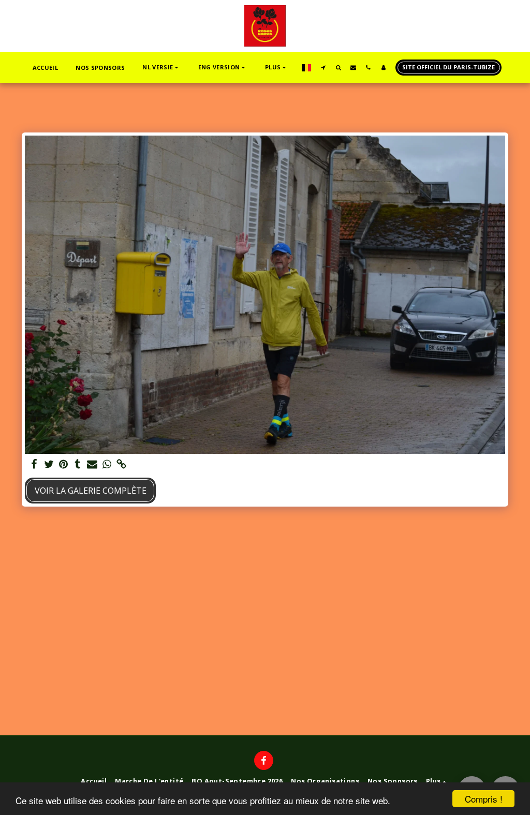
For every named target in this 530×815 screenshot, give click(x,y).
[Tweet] (48, 464)
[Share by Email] (92, 464)
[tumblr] (77, 464)
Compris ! (484, 798)
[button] (161, 67)
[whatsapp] (106, 464)
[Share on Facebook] (34, 464)
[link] (121, 464)
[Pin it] (63, 464)
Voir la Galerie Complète (90, 490)
